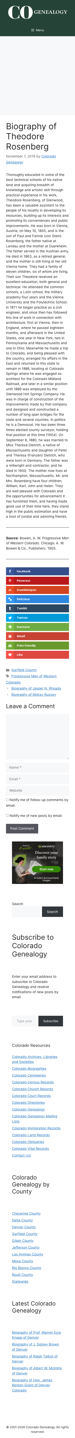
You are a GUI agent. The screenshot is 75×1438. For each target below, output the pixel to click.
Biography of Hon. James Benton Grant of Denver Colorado (32, 1385)
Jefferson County (26, 1247)
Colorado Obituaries (28, 1142)
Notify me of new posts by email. (36, 816)
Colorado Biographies (29, 1069)
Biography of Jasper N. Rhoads (36, 688)
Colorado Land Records (31, 1135)
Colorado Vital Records (30, 1149)
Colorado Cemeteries (29, 1075)
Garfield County (24, 670)
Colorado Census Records (33, 1082)
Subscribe (50, 1021)
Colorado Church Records (32, 1089)
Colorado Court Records (31, 1096)
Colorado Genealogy (28, 1109)
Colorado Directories (28, 1103)
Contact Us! (21, 1155)
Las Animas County (27, 1254)
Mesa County (22, 1261)
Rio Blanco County (26, 1268)
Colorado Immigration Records (36, 1128)
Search (17, 904)
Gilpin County (23, 1241)
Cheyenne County (26, 1213)
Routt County (22, 1275)
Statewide (20, 1282)
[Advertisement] (37, 75)
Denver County (24, 1227)
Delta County (22, 1220)
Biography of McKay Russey (33, 695)
